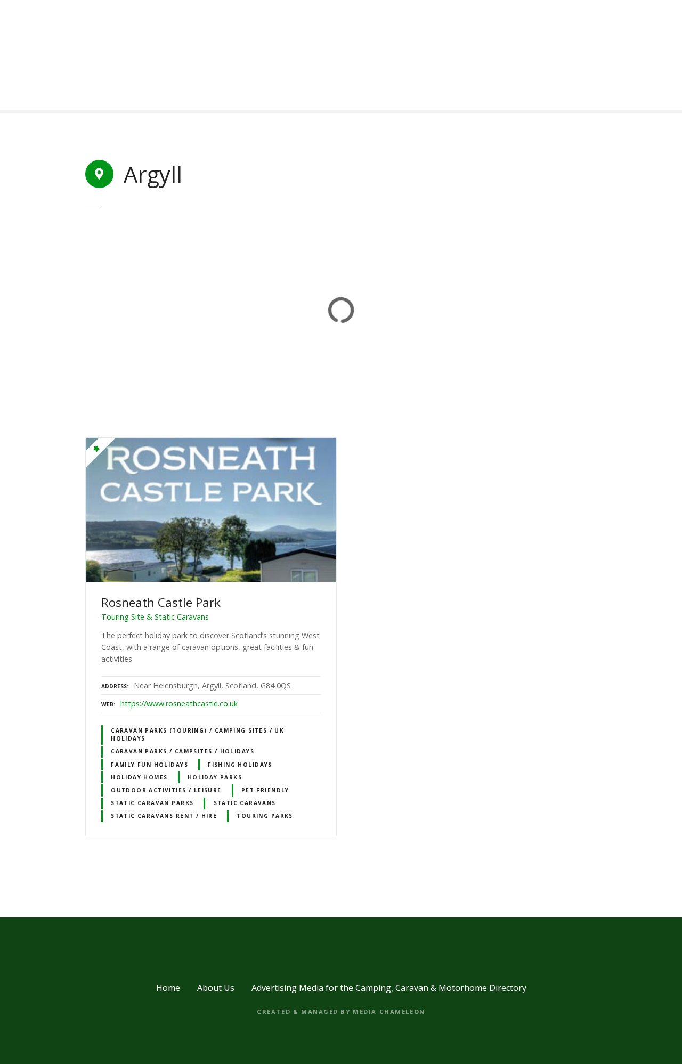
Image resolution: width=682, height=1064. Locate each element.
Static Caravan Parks (152, 803)
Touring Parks (265, 815)
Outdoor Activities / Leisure (166, 790)
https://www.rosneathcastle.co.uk (179, 703)
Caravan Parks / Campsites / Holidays (182, 751)
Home (168, 988)
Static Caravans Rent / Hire (164, 815)
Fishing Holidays (240, 764)
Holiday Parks (215, 777)
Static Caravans (245, 803)
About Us (215, 988)
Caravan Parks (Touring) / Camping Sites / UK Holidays (197, 734)
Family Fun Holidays (149, 764)
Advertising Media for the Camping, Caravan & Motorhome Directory (388, 988)
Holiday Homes (139, 777)
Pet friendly (265, 790)
